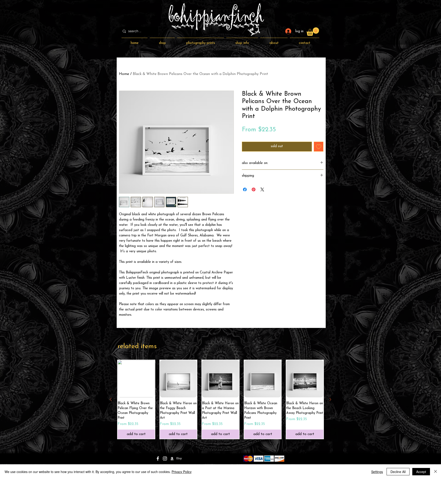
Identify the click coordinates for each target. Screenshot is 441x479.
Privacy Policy (182, 471)
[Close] (435, 471)
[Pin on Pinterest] (253, 189)
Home (124, 74)
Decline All (398, 471)
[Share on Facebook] (245, 189)
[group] (220, 399)
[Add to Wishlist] (319, 147)
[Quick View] (178, 378)
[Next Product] (330, 399)
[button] (312, 31)
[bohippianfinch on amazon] (172, 458)
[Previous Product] (110, 399)
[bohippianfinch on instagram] (165, 458)
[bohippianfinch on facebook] (158, 458)
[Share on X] (262, 189)
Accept (421, 471)
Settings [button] (377, 471)
